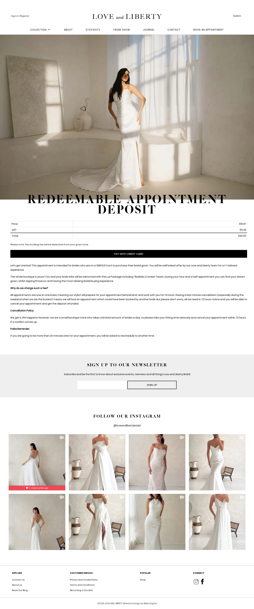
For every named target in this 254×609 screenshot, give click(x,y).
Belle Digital (150, 603)
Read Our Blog (20, 590)
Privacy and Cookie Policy (84, 579)
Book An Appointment (209, 29)
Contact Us (18, 579)
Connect (198, 573)
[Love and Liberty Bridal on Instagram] (196, 581)
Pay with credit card (128, 254)
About (68, 29)
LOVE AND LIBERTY (114, 603)
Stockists (93, 29)
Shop (143, 579)
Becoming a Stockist (81, 590)
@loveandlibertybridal (127, 425)
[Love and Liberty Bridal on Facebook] (202, 581)
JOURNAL (148, 29)
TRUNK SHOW (121, 29)
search (237, 15)
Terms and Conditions (82, 584)
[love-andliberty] (127, 15)
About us (17, 584)
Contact (174, 29)
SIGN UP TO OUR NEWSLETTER (127, 365)
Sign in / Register (20, 15)
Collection (39, 29)
